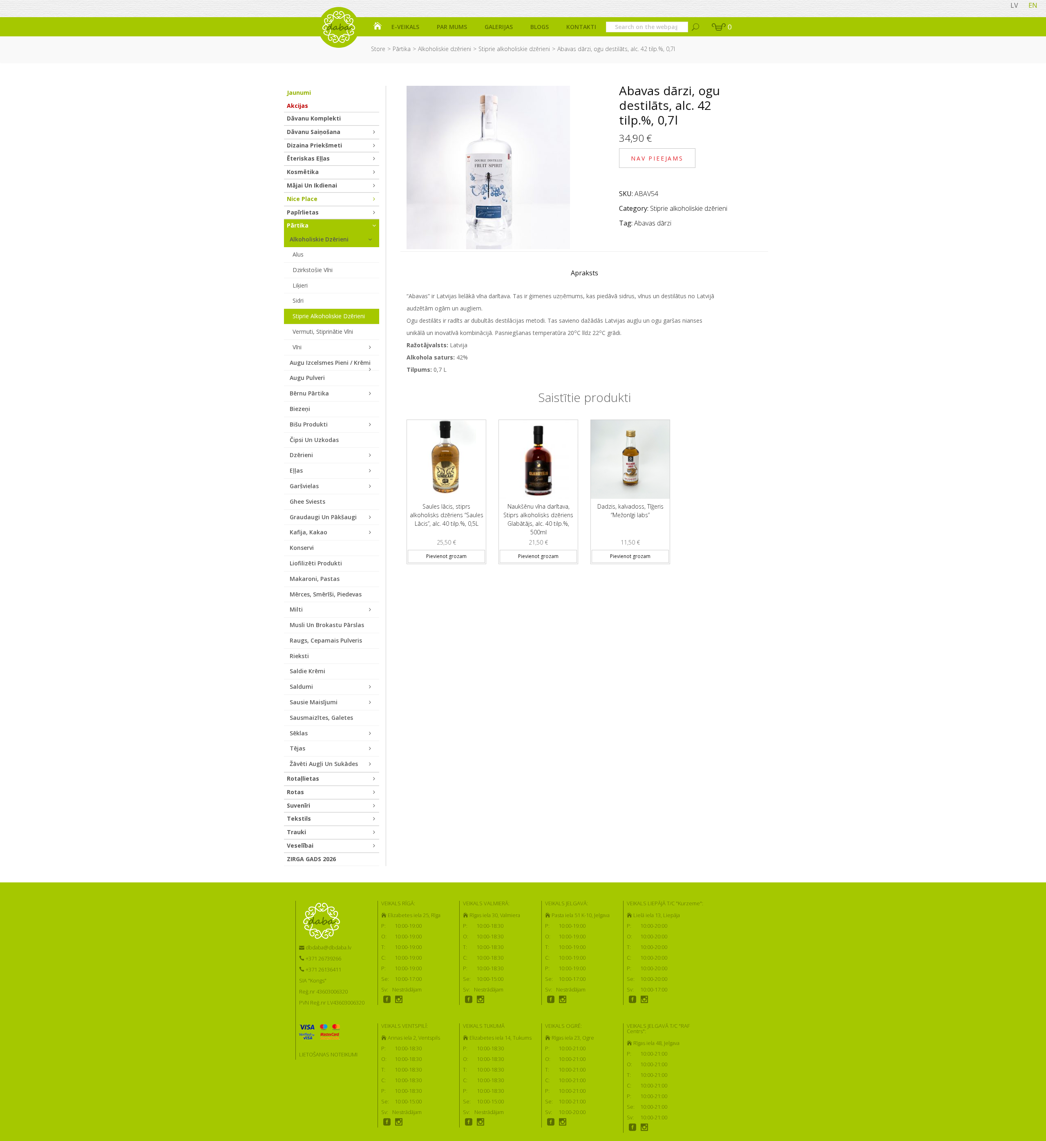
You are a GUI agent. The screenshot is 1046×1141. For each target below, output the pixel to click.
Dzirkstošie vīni (313, 270)
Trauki (296, 832)
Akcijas (297, 105)
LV (1014, 5)
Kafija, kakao (308, 532)
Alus (298, 254)
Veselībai (300, 845)
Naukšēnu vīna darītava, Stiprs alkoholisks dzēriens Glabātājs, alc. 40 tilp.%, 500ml (538, 519)
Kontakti (581, 27)
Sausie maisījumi (313, 702)
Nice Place (302, 199)
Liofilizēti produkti (316, 563)
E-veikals (405, 27)
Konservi (302, 548)
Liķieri (300, 285)
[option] (446, 488)
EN (1032, 5)
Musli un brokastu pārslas (327, 625)
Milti (296, 609)
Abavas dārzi (652, 223)
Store (378, 49)
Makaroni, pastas (315, 579)
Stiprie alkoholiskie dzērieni (514, 49)
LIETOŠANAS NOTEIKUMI (328, 1054)
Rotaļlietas (303, 778)
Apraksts (584, 272)
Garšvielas (304, 486)
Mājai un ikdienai (312, 185)
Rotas (295, 792)
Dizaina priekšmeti (314, 145)
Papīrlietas (303, 212)
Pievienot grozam (446, 556)
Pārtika (402, 49)
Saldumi (301, 686)
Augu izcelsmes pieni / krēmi (330, 362)
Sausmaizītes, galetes (321, 717)
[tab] (584, 275)
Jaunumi (299, 92)
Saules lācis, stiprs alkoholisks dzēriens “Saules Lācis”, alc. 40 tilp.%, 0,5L (446, 514)
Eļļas (296, 470)
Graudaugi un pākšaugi (323, 517)
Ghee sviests (307, 501)
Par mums (452, 27)
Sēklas (299, 733)
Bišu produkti (309, 424)
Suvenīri (298, 805)
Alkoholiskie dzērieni (444, 49)
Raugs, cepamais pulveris (326, 640)
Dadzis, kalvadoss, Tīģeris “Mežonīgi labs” (630, 510)
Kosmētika (303, 172)
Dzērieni (301, 455)
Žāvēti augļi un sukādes (324, 764)
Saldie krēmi (307, 671)
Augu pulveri (307, 378)
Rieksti (299, 656)
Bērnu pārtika (309, 393)
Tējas (297, 748)
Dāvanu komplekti (314, 118)
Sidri (298, 300)
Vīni (297, 347)
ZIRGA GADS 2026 (311, 859)
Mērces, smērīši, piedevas (326, 594)
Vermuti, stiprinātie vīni (323, 331)
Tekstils (299, 818)
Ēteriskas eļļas (308, 158)
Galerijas (499, 27)
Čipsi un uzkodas (314, 440)
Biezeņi (300, 409)
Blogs (539, 27)
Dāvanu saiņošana (313, 132)
